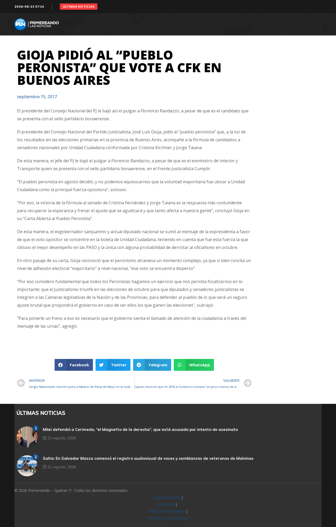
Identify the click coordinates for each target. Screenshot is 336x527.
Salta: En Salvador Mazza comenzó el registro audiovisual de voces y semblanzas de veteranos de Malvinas (148, 458)
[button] (78, 6)
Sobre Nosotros (166, 497)
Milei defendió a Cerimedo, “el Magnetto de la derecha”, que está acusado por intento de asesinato (140, 429)
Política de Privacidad (167, 511)
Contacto (166, 504)
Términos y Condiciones (168, 517)
